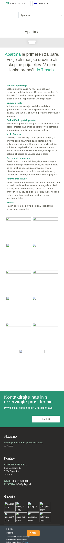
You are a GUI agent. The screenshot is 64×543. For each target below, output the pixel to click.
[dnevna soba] (18, 309)
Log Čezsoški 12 (12, 468)
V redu (33, 533)
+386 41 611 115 (20, 481)
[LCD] (45, 256)
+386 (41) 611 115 (17, 3)
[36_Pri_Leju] (18, 230)
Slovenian (43, 3)
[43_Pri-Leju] (45, 335)
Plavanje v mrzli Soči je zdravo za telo (23, 442)
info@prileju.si (23, 484)
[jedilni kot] (18, 282)
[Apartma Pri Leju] (45, 282)
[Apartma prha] (45, 309)
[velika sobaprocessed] (45, 230)
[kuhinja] (18, 256)
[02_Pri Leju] (32, 362)
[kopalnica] (18, 335)
